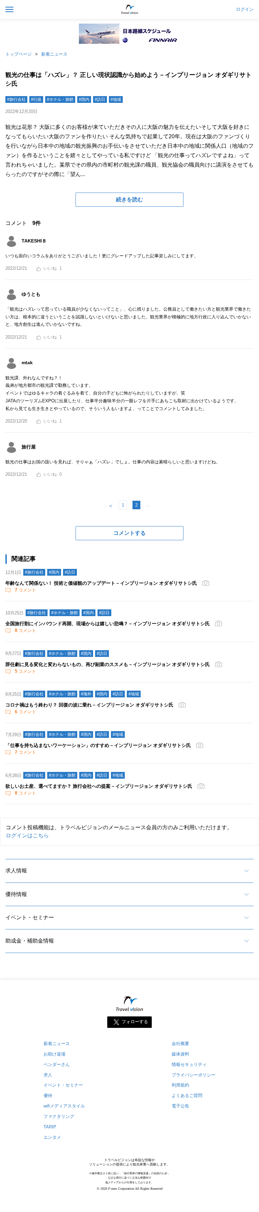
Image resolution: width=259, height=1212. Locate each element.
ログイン (245, 9)
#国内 (84, 99)
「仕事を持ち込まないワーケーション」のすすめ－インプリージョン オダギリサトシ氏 (98, 745)
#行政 (36, 99)
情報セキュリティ (189, 1064)
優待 (48, 1095)
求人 (48, 1074)
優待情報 (16, 894)
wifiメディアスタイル (64, 1105)
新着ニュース (54, 54)
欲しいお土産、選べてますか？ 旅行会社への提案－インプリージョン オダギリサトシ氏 (98, 786)
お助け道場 (54, 1054)
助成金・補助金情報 (29, 941)
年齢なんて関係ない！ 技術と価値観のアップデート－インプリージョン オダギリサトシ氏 (101, 583)
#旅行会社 (16, 99)
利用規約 (180, 1085)
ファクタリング (59, 1116)
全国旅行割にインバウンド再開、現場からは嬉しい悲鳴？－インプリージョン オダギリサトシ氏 (107, 623)
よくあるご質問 (187, 1095)
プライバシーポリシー (193, 1074)
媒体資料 (180, 1054)
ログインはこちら (27, 835)
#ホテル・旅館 (60, 99)
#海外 (86, 694)
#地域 (116, 99)
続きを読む (129, 199)
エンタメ (52, 1137)
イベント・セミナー (29, 917)
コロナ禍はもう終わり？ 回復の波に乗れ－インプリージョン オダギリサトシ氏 (89, 705)
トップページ (18, 54)
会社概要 (180, 1043)
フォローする (135, 1021)
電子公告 (180, 1105)
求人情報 (16, 870)
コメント (25, 590)
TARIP (50, 1126)
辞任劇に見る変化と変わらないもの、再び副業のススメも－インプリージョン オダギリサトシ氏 (107, 664)
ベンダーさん (57, 1064)
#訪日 (100, 99)
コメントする (129, 533)
